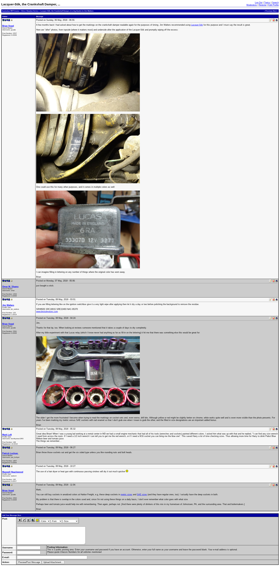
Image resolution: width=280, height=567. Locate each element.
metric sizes (126, 494)
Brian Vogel (8, 26)
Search (275, 2)
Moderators (251, 5)
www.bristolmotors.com (47, 311)
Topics (267, 2)
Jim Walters (8, 305)
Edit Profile (273, 5)
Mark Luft (7, 434)
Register (263, 5)
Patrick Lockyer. (10, 453)
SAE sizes (142, 494)
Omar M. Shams (10, 286)
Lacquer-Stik (197, 25)
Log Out (258, 2)
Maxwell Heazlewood (12, 472)
